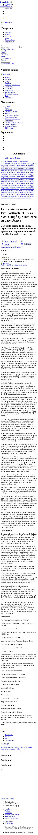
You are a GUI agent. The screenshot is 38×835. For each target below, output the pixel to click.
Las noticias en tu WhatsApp (14, 122)
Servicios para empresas (12, 119)
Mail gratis (8, 8)
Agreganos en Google (15, 161)
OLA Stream (9, 128)
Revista (3, 60)
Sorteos (7, 113)
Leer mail (8, 106)
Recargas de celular (11, 117)
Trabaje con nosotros (11, 818)
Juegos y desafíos (10, 124)
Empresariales (9, 42)
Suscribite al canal (10, 243)
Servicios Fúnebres (11, 126)
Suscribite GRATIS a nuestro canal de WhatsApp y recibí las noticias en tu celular (17, 748)
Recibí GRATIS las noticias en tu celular (14, 265)
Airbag (12, 158)
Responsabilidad (10, 816)
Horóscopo (8, 110)
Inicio (7, 158)
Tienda (7, 108)
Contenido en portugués (12, 115)
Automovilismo (10, 40)
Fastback (8, 736)
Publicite (7, 811)
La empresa (8, 813)
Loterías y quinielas (11, 111)
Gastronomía (9, 121)
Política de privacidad (12, 814)
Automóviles (9, 735)
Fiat (6, 738)
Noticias (7, 34)
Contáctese (8, 809)
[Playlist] (5, 74)
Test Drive (8, 36)
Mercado (8, 32)
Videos (7, 38)
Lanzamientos (9, 740)
